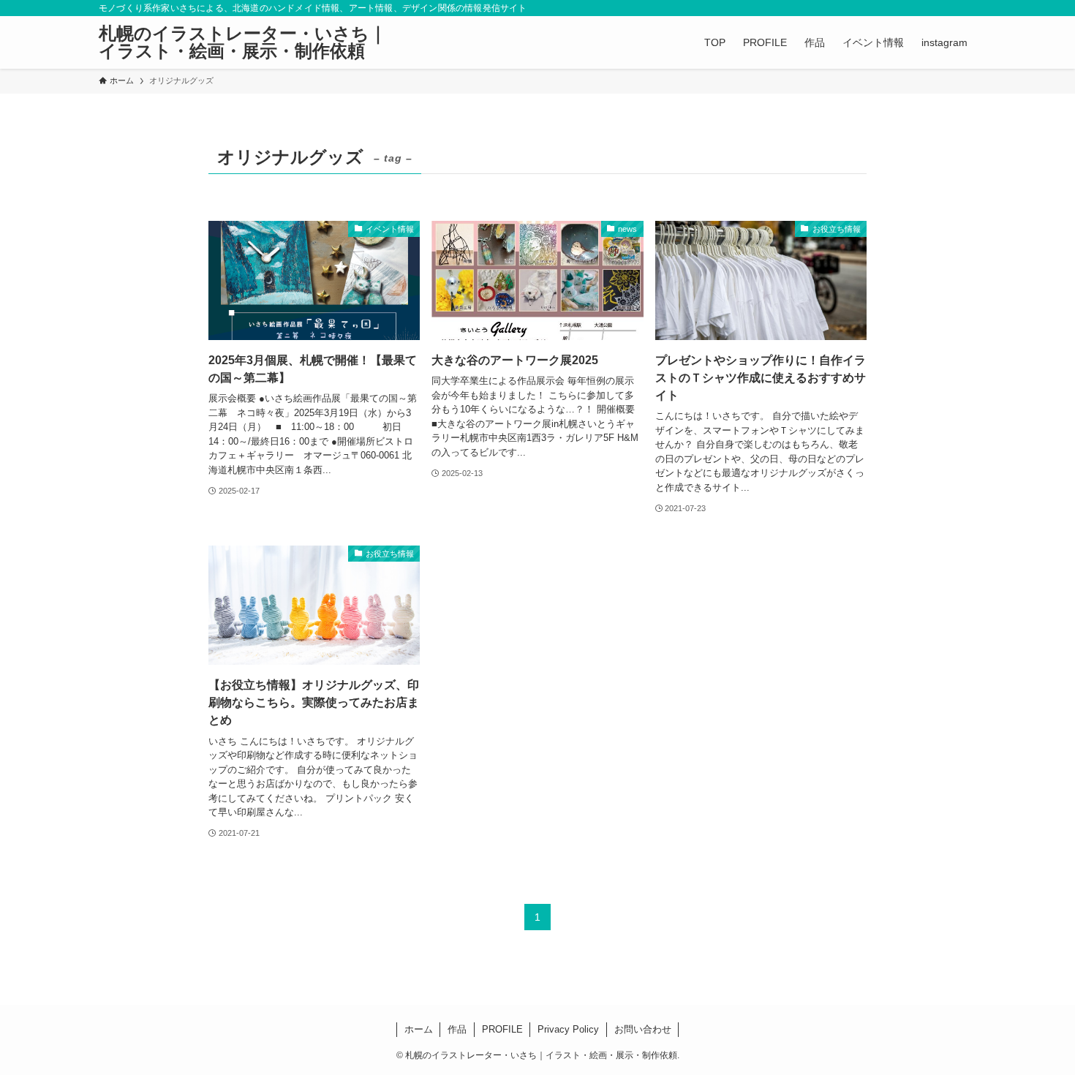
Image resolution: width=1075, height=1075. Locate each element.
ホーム (418, 1029)
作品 (457, 1029)
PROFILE (502, 1029)
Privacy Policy (568, 1029)
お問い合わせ (642, 1029)
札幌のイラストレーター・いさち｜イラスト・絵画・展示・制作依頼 (243, 42)
